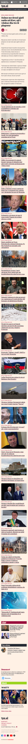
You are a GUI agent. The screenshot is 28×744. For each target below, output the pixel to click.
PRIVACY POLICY (6, 723)
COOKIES (4, 725)
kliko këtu (19, 673)
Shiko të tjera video (6, 711)
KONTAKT (4, 721)
